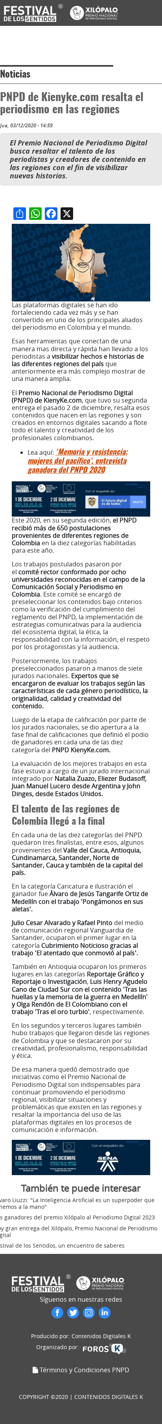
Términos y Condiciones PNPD (84, 1370)
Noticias (15, 75)
